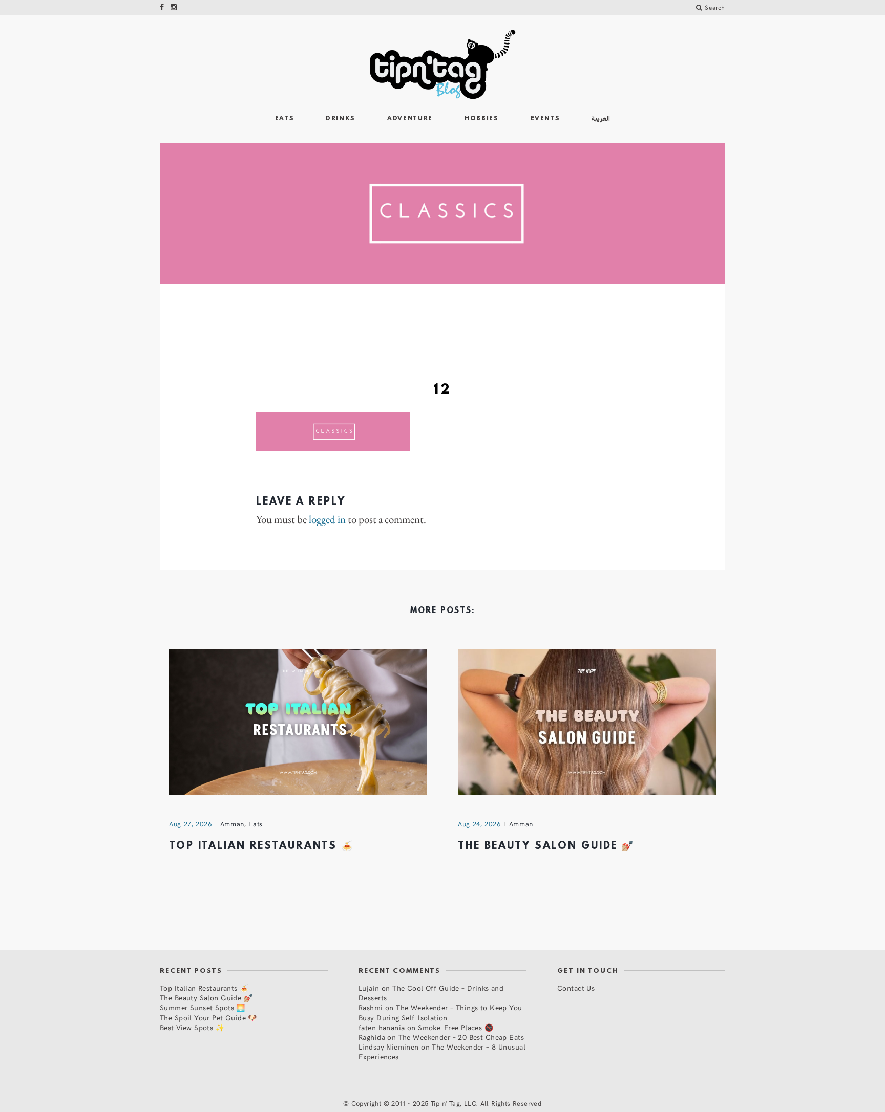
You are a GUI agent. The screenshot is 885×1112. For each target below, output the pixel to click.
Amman (232, 823)
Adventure (410, 118)
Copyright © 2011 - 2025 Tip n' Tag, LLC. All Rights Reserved (446, 1103)
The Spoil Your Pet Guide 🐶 (208, 1017)
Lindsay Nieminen (389, 1047)
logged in (327, 519)
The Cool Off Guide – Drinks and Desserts (431, 992)
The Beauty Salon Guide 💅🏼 (546, 846)
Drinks (340, 118)
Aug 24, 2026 (479, 823)
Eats (284, 118)
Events (545, 118)
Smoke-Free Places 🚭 (455, 1027)
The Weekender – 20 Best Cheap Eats (461, 1037)
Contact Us (576, 988)
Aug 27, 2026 (190, 823)
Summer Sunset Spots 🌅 (202, 1007)
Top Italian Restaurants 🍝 (261, 846)
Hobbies (482, 118)
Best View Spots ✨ (192, 1027)
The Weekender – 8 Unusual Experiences (442, 1051)
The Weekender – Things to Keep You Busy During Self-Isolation (440, 1012)
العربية (601, 118)
